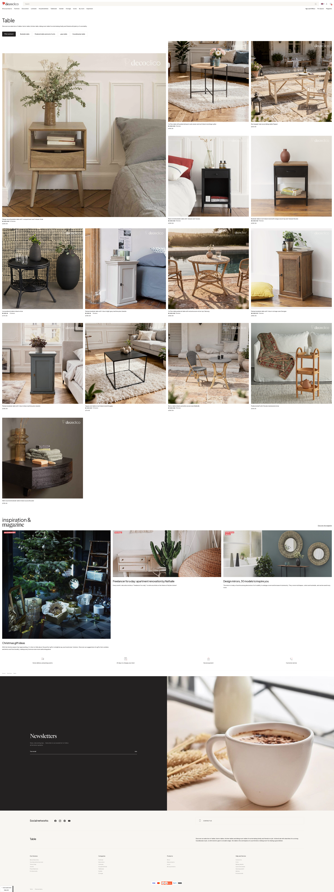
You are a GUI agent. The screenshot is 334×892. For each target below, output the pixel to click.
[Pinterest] (64, 821)
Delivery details (240, 864)
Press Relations (34, 869)
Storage (68, 8)
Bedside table (24, 34)
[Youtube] (69, 821)
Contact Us (239, 860)
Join (136, 751)
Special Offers (310, 8)
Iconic (75, 8)
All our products (7, 8)
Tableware (54, 8)
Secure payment (240, 869)
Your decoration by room (36, 862)
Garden (61, 8)
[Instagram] (60, 821)
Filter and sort (9, 34)
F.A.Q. (237, 862)
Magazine (329, 8)
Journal (32, 866)
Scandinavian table (79, 34)
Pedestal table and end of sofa (45, 34)
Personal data (38, 889)
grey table (63, 34)
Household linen (43, 8)
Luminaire (34, 8)
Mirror (168, 860)
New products (171, 862)
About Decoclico (34, 860)
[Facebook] (55, 821)
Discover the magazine (325, 525)
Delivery (238, 871)
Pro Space (320, 8)
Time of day (33, 864)
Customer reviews (240, 866)
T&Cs (31, 889)
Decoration (25, 8)
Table (14, 673)
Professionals (33, 871)
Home (3, 673)
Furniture (16, 8)
